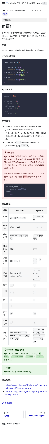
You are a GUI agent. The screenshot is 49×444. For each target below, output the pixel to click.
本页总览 (7, 20)
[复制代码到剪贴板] (44, 62)
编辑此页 (8, 403)
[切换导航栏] (3, 3)
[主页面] (4, 10)
